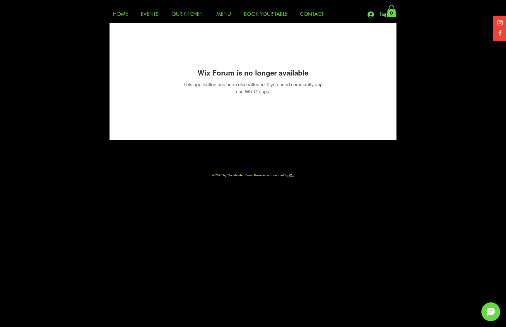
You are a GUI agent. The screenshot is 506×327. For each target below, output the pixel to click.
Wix (291, 175)
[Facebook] (500, 33)
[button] (391, 11)
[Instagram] (500, 22)
